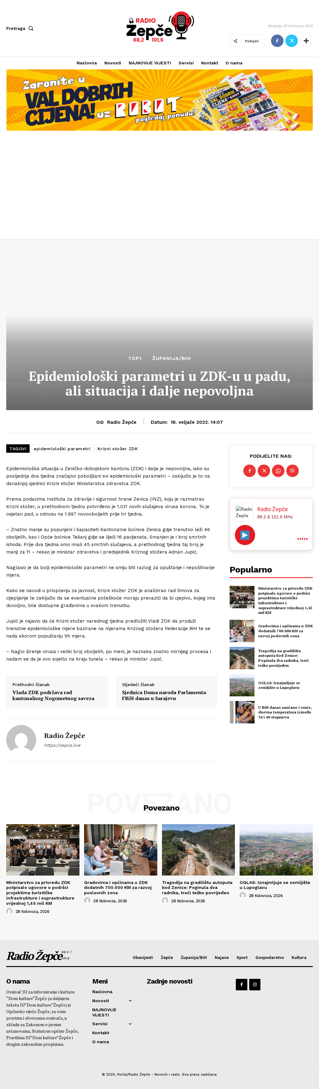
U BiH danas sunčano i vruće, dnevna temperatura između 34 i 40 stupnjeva (285, 712)
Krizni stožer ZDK (118, 448)
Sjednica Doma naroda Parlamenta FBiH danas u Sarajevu (164, 695)
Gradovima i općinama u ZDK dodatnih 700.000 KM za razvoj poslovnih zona (285, 631)
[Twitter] (291, 41)
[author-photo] (10, 911)
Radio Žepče (121, 422)
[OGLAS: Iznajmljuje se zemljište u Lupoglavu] (242, 685)
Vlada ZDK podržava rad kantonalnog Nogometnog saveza (53, 695)
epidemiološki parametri (62, 448)
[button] (21, 28)
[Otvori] (245, 535)
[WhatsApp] (278, 471)
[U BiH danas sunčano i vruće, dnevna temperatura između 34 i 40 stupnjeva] (242, 712)
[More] (306, 41)
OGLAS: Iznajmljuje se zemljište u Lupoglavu (279, 685)
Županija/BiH (171, 358)
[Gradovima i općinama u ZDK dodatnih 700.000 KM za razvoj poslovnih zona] (242, 631)
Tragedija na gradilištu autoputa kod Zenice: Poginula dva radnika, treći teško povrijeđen (283, 658)
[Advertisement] (159, 192)
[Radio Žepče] (21, 740)
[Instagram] (254, 984)
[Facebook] (277, 41)
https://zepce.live (62, 745)
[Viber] (292, 471)
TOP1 (135, 358)
